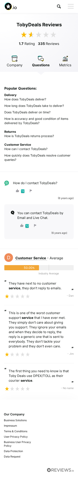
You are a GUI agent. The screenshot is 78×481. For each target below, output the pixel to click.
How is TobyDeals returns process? (29, 136)
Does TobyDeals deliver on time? (27, 112)
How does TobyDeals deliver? (25, 99)
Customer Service (31, 258)
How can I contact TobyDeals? (25, 149)
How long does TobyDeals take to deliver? (34, 106)
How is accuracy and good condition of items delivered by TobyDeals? (36, 121)
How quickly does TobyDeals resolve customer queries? (37, 157)
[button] (59, 6)
